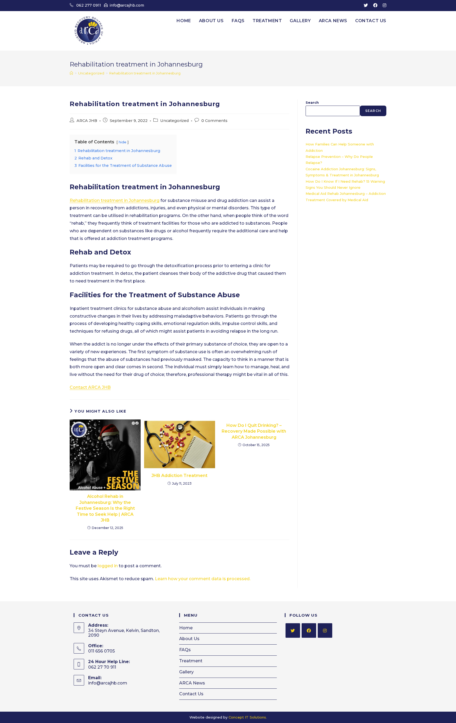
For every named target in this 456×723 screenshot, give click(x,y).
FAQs (185, 649)
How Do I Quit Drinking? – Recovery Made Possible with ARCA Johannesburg (254, 431)
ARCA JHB (87, 120)
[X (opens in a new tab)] (365, 5)
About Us (189, 638)
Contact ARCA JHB (90, 387)
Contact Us (191, 693)
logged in (108, 565)
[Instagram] (325, 630)
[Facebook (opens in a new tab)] (375, 5)
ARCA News (192, 683)
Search (312, 102)
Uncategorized (174, 120)
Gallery (186, 671)
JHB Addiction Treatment (179, 475)
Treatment (190, 660)
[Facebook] (309, 630)
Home (186, 627)
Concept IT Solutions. (248, 717)
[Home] (71, 73)
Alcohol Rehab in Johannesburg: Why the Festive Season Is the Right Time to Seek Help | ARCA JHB (105, 508)
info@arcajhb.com (127, 5)
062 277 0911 (88, 5)
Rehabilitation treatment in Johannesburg (144, 73)
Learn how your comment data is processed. (202, 578)
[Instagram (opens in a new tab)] (383, 5)
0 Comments (214, 120)
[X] (293, 630)
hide (122, 142)
